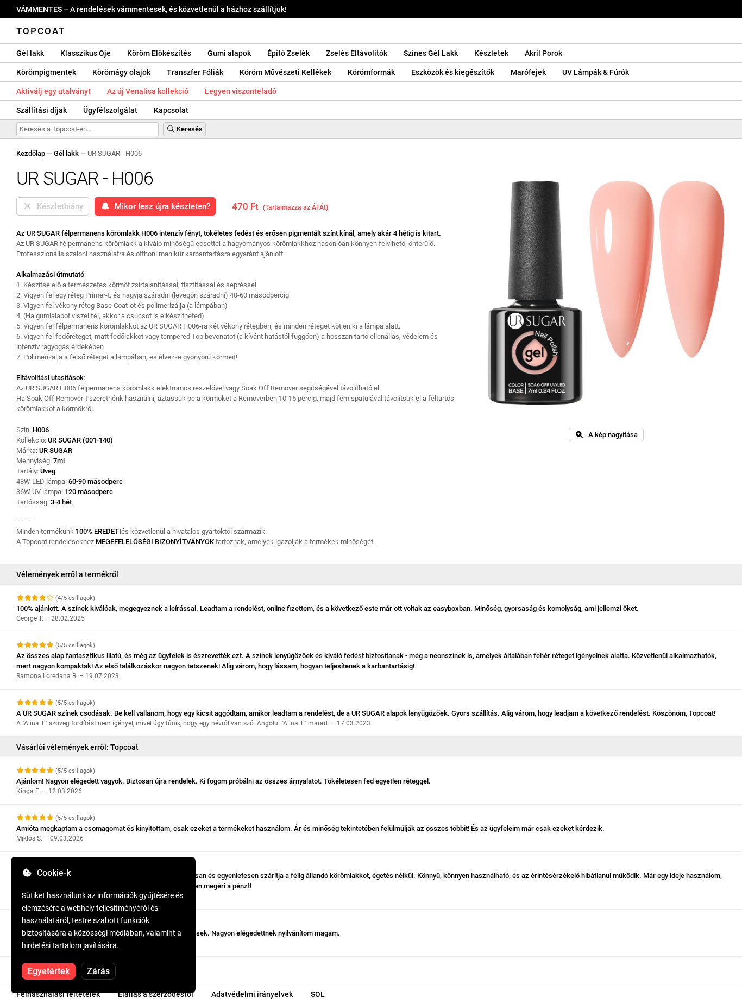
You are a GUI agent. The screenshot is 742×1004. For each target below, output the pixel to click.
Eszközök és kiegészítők (452, 72)
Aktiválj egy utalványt (53, 91)
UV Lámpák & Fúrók (595, 72)
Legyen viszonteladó (240, 91)
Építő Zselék (288, 53)
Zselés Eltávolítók (356, 53)
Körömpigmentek (46, 72)
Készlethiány (58, 206)
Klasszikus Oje (85, 53)
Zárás (98, 971)
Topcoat (40, 31)
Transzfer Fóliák (195, 72)
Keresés (189, 129)
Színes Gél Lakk (431, 53)
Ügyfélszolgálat (110, 110)
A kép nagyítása (610, 435)
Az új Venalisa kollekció (147, 91)
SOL (318, 994)
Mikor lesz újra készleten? (160, 206)
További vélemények (49, 966)
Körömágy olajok (121, 72)
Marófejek (528, 72)
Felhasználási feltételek (58, 994)
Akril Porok (543, 53)
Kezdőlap (30, 153)
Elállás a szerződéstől (155, 994)
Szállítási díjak (41, 110)
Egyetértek (49, 971)
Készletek (491, 53)
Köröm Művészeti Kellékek (285, 72)
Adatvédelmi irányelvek (252, 994)
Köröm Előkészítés (159, 53)
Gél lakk (30, 53)
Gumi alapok (229, 53)
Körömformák (371, 72)
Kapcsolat (171, 110)
